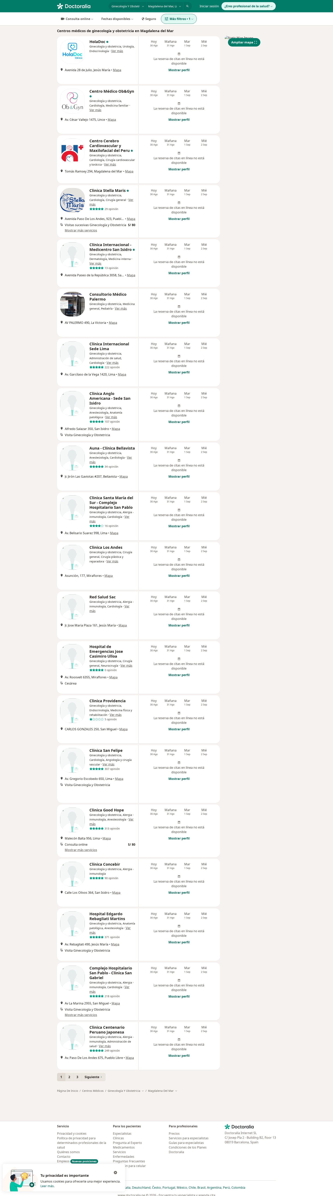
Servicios (119, 1152)
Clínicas (118, 1138)
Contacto (63, 1156)
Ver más (117, 51)
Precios (174, 1133)
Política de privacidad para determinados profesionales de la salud (81, 1142)
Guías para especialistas (186, 1143)
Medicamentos (124, 1147)
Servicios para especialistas (189, 1138)
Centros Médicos (93, 1091)
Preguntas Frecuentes (129, 1161)
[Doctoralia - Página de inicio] (81, 6)
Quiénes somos (68, 1152)
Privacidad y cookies (72, 1133)
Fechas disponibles (115, 19)
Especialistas (122, 1133)
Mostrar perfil (179, 70)
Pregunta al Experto (127, 1143)
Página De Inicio (67, 1091)
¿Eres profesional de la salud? (247, 6)
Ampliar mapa (242, 42)
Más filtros (180, 19)
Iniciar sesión (209, 6)
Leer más (47, 1186)
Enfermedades (123, 1156)
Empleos (77, 1161)
